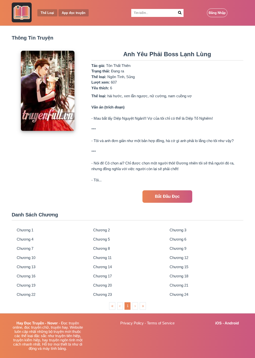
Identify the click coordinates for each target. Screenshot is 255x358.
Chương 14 (102, 267)
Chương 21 (179, 285)
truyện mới (62, 331)
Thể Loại (47, 13)
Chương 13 (26, 267)
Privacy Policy (132, 323)
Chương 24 (179, 294)
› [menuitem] (135, 306)
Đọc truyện (70, 323)
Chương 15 (179, 267)
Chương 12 (179, 258)
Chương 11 (102, 258)
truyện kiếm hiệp (26, 340)
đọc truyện (32, 327)
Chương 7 (25, 248)
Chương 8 (101, 248)
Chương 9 (178, 248)
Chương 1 (25, 230)
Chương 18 (179, 276)
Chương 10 (26, 258)
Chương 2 (101, 230)
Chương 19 (26, 285)
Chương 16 (26, 276)
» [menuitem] (143, 306)
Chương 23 (102, 294)
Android (232, 323)
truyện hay (59, 327)
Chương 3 (178, 230)
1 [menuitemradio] (127, 306)
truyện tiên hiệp (67, 336)
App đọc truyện (73, 13)
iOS (218, 323)
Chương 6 (178, 239)
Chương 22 (26, 294)
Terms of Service (161, 323)
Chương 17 (102, 276)
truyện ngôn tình (62, 340)
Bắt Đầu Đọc (167, 196)
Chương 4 (25, 239)
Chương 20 (102, 285)
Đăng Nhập (217, 13)
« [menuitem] (112, 306)
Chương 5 (101, 239)
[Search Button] (180, 13)
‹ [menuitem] (120, 306)
